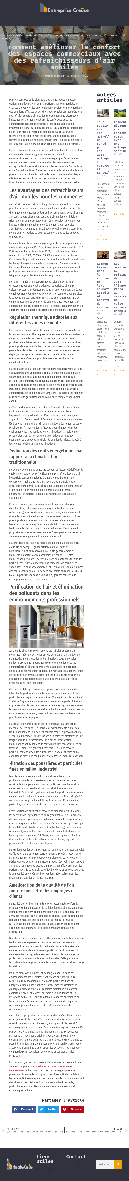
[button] (64, 20)
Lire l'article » (102, 239)
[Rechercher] (118, 1164)
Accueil (6, 35)
